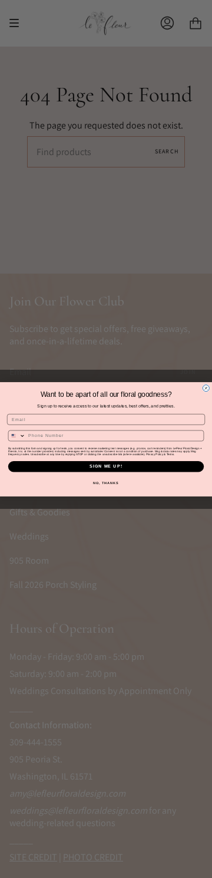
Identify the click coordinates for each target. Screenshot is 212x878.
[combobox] (16, 435)
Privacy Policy (154, 453)
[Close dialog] (206, 387)
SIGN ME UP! (106, 466)
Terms (170, 453)
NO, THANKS (106, 482)
